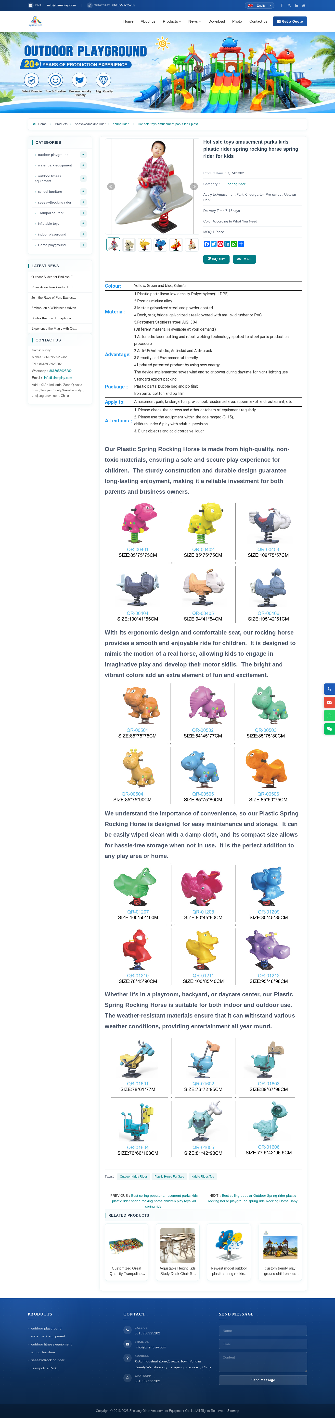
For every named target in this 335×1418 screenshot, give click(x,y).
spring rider (121, 124)
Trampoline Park (51, 213)
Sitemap (233, 1411)
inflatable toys (48, 223)
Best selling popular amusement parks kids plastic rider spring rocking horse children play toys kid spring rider (155, 1201)
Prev (111, 187)
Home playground (52, 245)
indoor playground (52, 234)
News (193, 21)
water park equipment (55, 165)
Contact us (258, 21)
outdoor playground (53, 155)
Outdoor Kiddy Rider (133, 1176)
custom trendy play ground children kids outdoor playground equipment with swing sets (280, 1271)
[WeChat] (329, 729)
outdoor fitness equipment (48, 178)
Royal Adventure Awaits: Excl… (54, 287)
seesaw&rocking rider (90, 124)
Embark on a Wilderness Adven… (55, 308)
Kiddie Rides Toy (203, 1176)
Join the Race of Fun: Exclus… (53, 297)
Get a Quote (292, 21)
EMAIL (246, 259)
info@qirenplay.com (57, 378)
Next (194, 187)
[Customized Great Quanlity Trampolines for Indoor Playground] (126, 1245)
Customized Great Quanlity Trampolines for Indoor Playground (126, 1271)
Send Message (263, 1380)
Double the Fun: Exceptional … (53, 318)
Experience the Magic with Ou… (54, 328)
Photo (237, 21)
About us (148, 21)
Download (216, 21)
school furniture (50, 191)
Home (128, 21)
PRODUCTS (40, 1314)
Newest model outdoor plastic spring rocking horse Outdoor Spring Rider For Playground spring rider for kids (229, 1271)
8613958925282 (60, 371)
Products (170, 21)
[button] (179, 21)
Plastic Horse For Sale (169, 1176)
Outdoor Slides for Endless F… (53, 277)
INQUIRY (218, 259)
